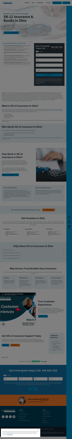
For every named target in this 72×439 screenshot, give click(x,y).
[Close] (38, 430)
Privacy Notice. (10, 434)
